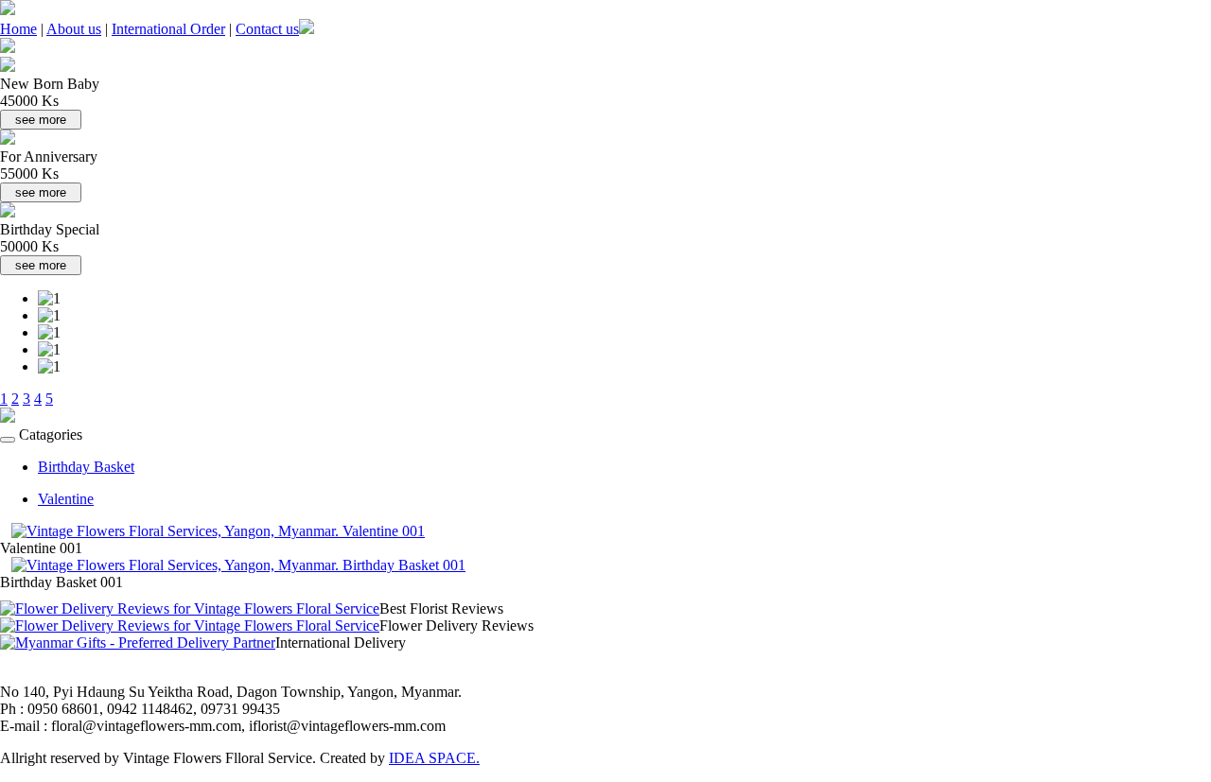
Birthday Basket (86, 467)
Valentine (66, 499)
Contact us (267, 29)
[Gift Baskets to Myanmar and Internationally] (137, 642)
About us (73, 29)
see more (41, 120)
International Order (168, 29)
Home (18, 29)
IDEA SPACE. (434, 758)
